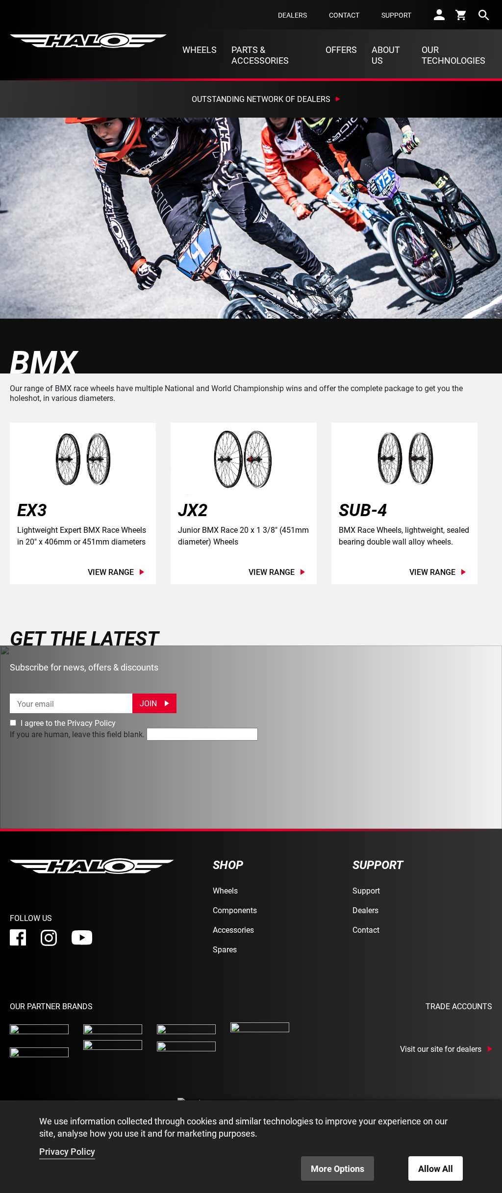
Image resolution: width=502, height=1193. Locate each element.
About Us (386, 55)
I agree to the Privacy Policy (67, 723)
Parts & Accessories (260, 55)
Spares (225, 949)
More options (337, 1168)
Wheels (199, 49)
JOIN (148, 703)
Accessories (233, 929)
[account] (439, 15)
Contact (344, 15)
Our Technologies (453, 55)
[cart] (461, 15)
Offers (341, 49)
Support (396, 15)
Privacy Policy (67, 1151)
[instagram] (49, 938)
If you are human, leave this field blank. (77, 734)
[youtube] (82, 937)
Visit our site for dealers (440, 1049)
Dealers (292, 15)
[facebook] (18, 937)
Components (235, 910)
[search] (484, 15)
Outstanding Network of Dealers (261, 99)
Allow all (435, 1168)
